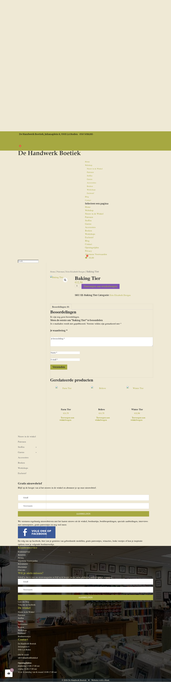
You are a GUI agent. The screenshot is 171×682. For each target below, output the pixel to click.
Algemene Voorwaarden (29, 144)
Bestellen (22, 554)
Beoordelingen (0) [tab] (60, 306)
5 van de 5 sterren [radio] (66, 333)
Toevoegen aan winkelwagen (100, 286)
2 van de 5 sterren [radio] (55, 333)
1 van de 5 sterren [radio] (51, 333)
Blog (87, 240)
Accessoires (91, 182)
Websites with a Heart (100, 680)
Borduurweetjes (24, 636)
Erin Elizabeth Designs (75, 271)
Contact (88, 200)
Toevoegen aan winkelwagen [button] (66, 418)
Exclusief (90, 193)
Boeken (90, 186)
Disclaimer (22, 567)
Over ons (21, 570)
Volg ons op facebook (26, 604)
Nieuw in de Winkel (95, 168)
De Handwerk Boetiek (77, 680)
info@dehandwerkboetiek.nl (28, 657)
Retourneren (23, 563)
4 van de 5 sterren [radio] (62, 333)
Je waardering (59, 330)
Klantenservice (24, 551)
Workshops (91, 189)
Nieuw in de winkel (27, 436)
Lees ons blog (23, 601)
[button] (65, 280)
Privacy (21, 140)
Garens (89, 179)
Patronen (90, 172)
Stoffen (89, 175)
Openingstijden (25, 137)
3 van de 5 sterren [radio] (59, 333)
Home (87, 161)
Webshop (89, 210)
